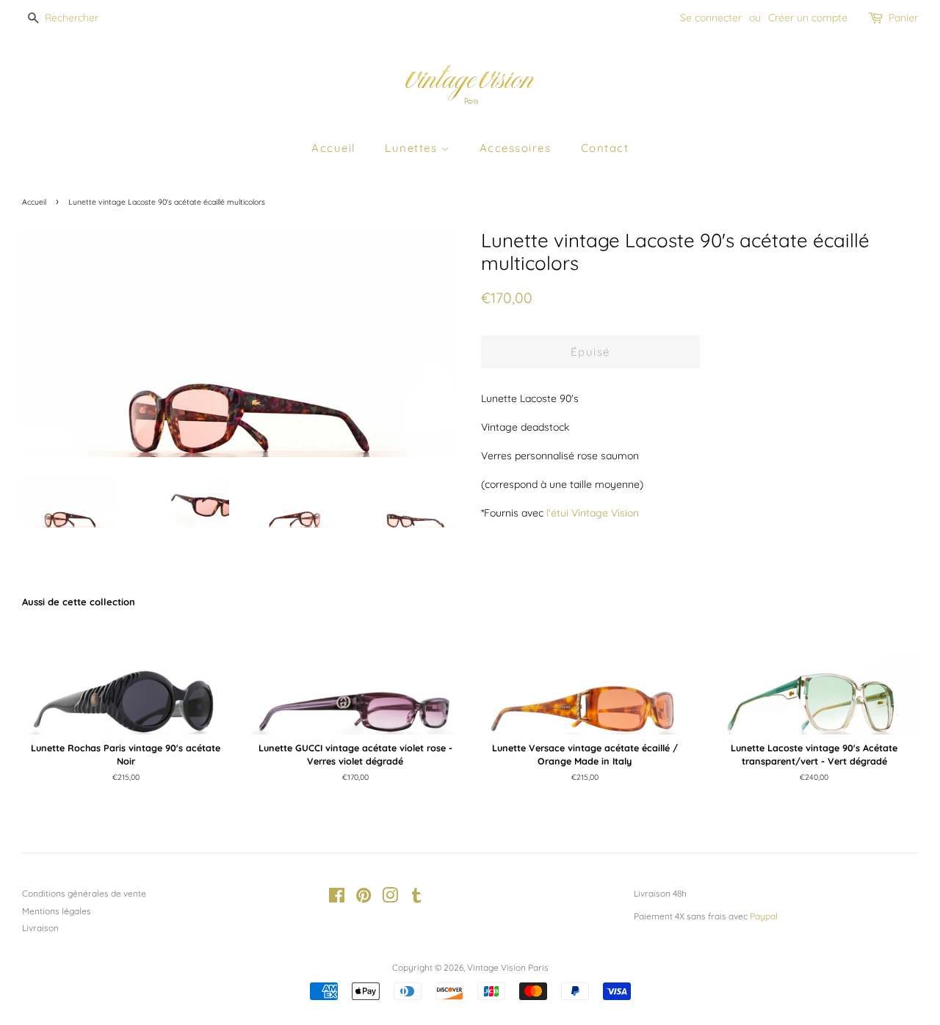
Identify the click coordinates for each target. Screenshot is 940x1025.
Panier (903, 17)
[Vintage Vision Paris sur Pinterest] (363, 898)
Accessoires (516, 148)
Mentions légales (56, 910)
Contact (605, 148)
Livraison (40, 927)
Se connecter (711, 17)
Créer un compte (807, 17)
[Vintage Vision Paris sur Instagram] (390, 898)
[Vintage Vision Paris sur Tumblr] (416, 898)
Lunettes (413, 148)
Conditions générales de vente (84, 893)
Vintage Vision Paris (508, 967)
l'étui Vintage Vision (592, 512)
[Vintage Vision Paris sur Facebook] (336, 898)
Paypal (764, 916)
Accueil (333, 148)
